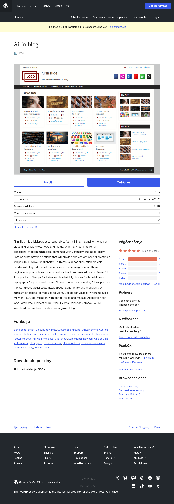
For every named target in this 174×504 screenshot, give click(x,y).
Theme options (71, 343)
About (17, 447)
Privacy (18, 463)
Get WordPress (158, 5)
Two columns (42, 347)
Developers (80, 457)
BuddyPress (49, 329)
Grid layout (61, 338)
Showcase (49, 447)
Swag (108, 463)
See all (156, 283)
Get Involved (111, 447)
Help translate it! (117, 26)
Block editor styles (24, 329)
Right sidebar (21, 343)
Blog (38, 329)
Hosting (18, 457)
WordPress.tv (83, 463)
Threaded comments (93, 343)
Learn (77, 447)
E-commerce (62, 334)
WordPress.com (144, 447)
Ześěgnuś (123, 182)
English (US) (149, 357)
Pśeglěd (49, 182)
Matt (138, 452)
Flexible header (100, 334)
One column (101, 338)
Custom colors (90, 329)
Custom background (68, 329)
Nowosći (88, 338)
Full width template (42, 338)
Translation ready (23, 347)
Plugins (48, 457)
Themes (18, 17)
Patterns (48, 463)
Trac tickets (125, 398)
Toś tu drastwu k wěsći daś (134, 337)
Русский (137, 362)
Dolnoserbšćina (54, 482)
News (17, 452)
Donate (109, 457)
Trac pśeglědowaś (129, 394)
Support (78, 452)
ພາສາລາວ (124, 362)
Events (107, 452)
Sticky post (36, 343)
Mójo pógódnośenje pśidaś (134, 283)
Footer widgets (22, 338)
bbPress (140, 457)
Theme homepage (24, 226)
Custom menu (46, 334)
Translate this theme (130, 369)
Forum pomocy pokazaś (132, 310)
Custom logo (30, 334)
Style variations (52, 343)
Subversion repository (131, 390)
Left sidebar (75, 338)
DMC (22, 53)
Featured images (80, 334)
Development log (128, 386)
